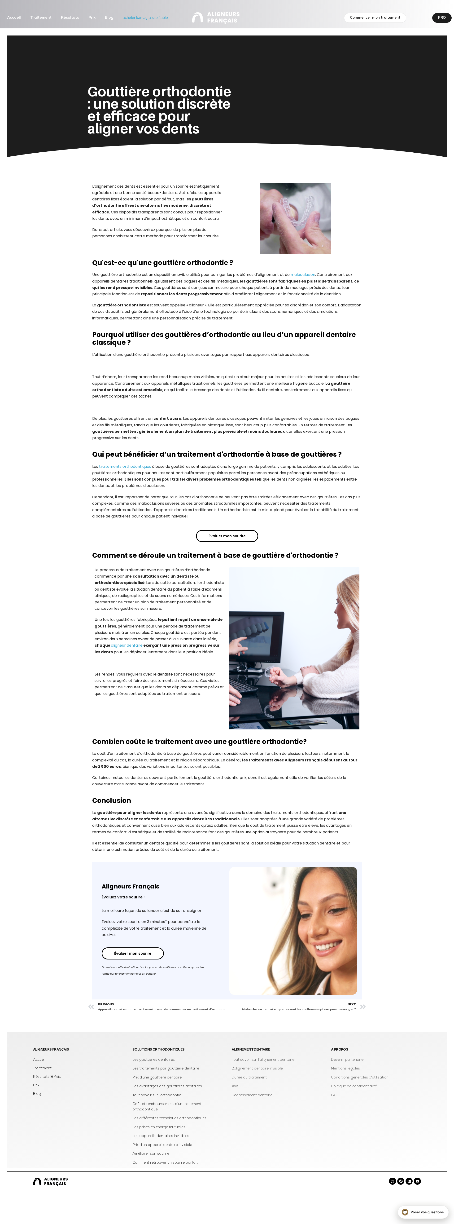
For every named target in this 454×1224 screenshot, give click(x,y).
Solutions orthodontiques (158, 1049)
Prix (92, 18)
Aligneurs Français (51, 1049)
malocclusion (303, 274)
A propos (339, 1049)
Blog (109, 18)
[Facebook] (400, 1181)
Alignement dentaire (251, 1049)
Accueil (14, 18)
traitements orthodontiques (125, 466)
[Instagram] (392, 1181)
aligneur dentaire (127, 645)
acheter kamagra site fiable (145, 18)
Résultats (70, 18)
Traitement (41, 18)
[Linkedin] (409, 1181)
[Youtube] (417, 1181)
